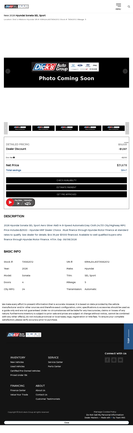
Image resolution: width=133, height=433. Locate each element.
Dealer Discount (16, 148)
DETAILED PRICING (17, 144)
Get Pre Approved (66, 194)
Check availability (66, 180)
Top (128, 340)
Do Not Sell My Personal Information (105, 415)
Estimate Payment (66, 187)
